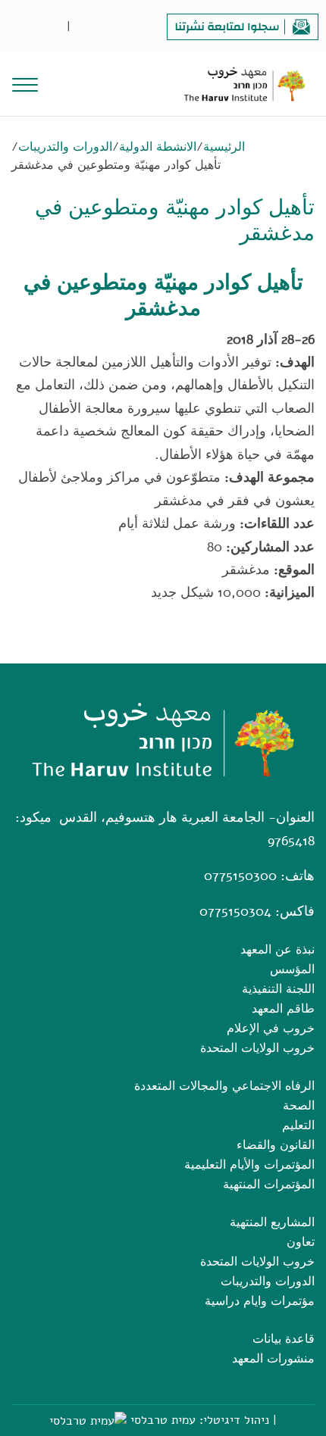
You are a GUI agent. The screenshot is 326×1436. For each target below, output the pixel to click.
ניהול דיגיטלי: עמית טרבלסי (199, 1420)
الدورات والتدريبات (65, 147)
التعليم (298, 1125)
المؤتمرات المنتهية (269, 1184)
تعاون (301, 1242)
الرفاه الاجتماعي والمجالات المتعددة (224, 1086)
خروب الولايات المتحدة (257, 1048)
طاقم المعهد (283, 1009)
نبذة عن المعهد (277, 949)
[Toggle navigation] (25, 83)
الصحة (299, 1105)
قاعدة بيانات (283, 1339)
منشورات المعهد (273, 1358)
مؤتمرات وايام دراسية (260, 1301)
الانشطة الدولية (157, 147)
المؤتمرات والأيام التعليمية (249, 1165)
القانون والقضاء (276, 1145)
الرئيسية (224, 147)
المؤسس (292, 969)
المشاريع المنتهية (272, 1222)
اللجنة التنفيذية (278, 989)
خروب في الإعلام (271, 1028)
